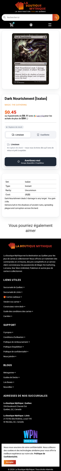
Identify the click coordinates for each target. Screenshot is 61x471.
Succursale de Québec (13, 287)
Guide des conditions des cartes (17, 311)
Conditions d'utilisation (13, 337)
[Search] (55, 17)
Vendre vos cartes (11, 302)
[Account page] (31, 25)
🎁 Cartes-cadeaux (11, 297)
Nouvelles (7, 387)
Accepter (10, 462)
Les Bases (7, 382)
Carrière (6, 316)
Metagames (8, 372)
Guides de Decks (10, 377)
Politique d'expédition (12, 347)
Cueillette (44, 135)
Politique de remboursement (15, 342)
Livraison (19, 135)
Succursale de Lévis (12, 292)
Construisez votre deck (13, 306)
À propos (7, 332)
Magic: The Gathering (16, 105)
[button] (30, 117)
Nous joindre (8, 356)
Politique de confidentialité (15, 351)
